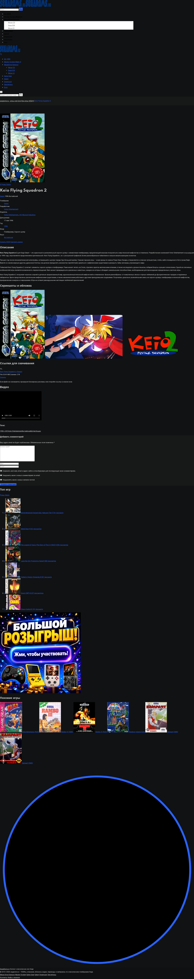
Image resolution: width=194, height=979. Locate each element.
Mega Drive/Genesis (7, 975)
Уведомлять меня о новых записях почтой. (18, 480)
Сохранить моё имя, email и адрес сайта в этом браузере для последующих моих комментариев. (39, 471)
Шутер (33, 431)
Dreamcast (8, 37)
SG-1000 (7, 14)
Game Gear (8, 31)
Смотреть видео (16, 242)
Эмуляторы (8, 39)
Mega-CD (11, 22)
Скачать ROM (5, 242)
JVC (6, 431)
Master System (20, 975)
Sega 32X (11, 25)
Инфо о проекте (14, 977)
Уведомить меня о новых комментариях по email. (21, 475)
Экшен (38, 431)
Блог (5, 42)
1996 (6, 226)
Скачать (3, 377)
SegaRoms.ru (4, 969)
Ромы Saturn (6, 185)
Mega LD (11, 28)
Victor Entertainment (11, 209)
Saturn (6, 34)
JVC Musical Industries (27, 215)
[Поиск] (1, 55)
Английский (8, 237)
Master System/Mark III (13, 17)
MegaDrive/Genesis (11, 20)
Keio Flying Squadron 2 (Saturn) (11, 372)
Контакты (3, 977)
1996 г (2, 431)
